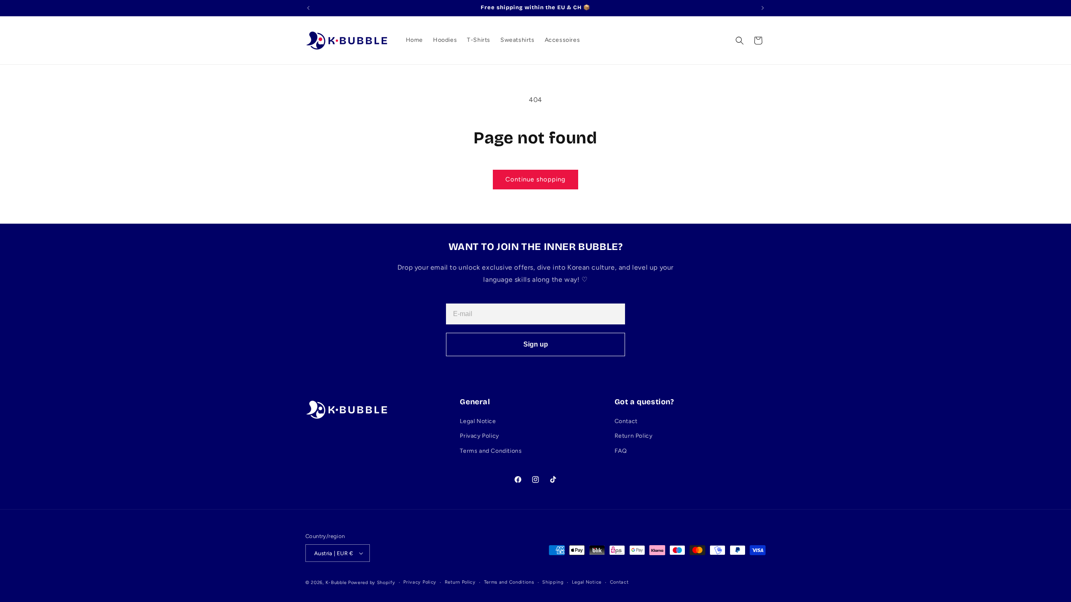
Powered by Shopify (371, 582)
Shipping (553, 582)
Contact (626, 421)
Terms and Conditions (491, 450)
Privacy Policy (479, 435)
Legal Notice (478, 421)
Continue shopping (535, 179)
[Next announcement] (762, 8)
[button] (739, 40)
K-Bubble (336, 582)
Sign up (535, 344)
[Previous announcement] (308, 8)
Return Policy (634, 435)
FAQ (621, 450)
